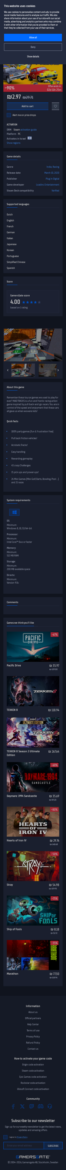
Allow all (33, 37)
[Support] (49, 1106)
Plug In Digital (52, 178)
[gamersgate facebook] (13, 1106)
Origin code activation (33, 1064)
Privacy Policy (33, 1036)
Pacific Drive (14, 665)
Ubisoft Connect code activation (33, 1089)
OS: (8, 520)
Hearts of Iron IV (16, 840)
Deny (33, 47)
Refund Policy (33, 1042)
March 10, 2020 (51, 172)
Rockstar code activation (33, 1083)
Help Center (33, 1024)
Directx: (11, 575)
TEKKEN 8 (12, 710)
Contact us (33, 1049)
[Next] (58, 370)
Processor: (12, 534)
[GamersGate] (33, 1159)
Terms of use (33, 1030)
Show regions (13, 143)
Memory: (11, 548)
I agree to (18, 1137)
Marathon (12, 973)
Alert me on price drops (24, 115)
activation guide (28, 129)
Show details (33, 56)
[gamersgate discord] (40, 1106)
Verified (55, 190)
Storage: (11, 561)
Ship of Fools (14, 929)
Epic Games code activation (33, 1077)
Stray (10, 885)
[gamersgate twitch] (31, 1106)
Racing (56, 167)
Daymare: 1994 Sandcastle (22, 796)
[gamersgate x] (22, 1106)
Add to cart (28, 106)
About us (33, 1012)
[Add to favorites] (55, 106)
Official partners (33, 1018)
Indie (49, 167)
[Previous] (7, 370)
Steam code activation (33, 1070)
